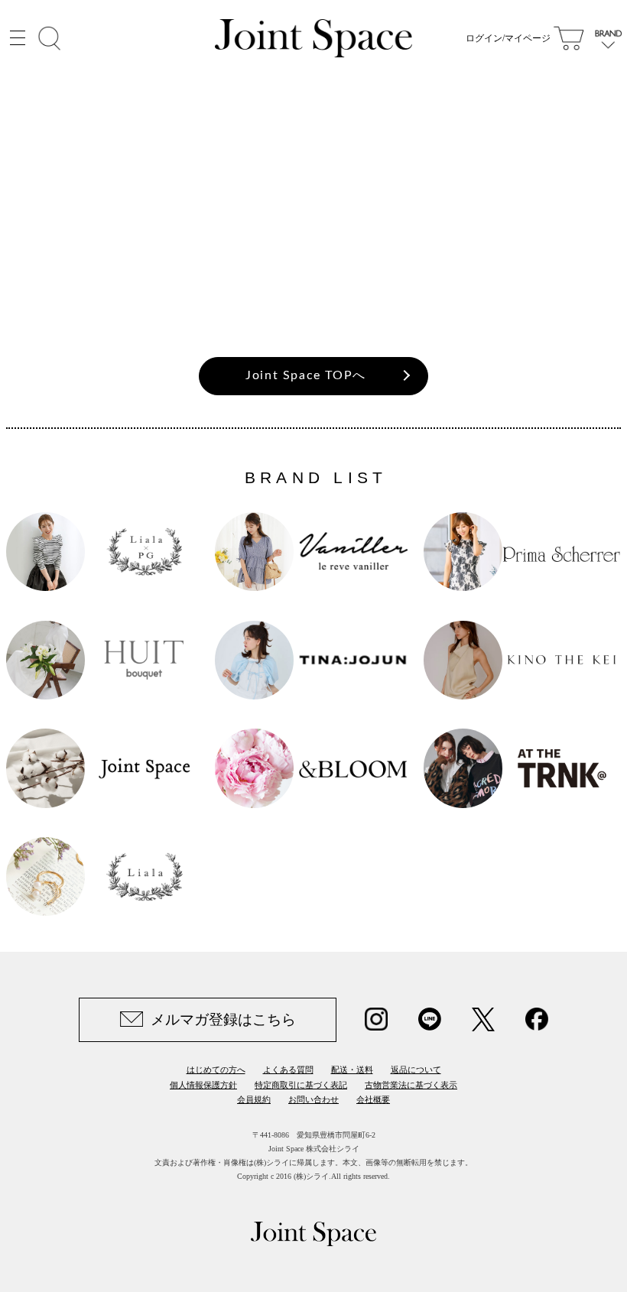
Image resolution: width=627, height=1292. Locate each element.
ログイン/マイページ (508, 38)
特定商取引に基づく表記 (301, 1084)
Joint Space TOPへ (305, 375)
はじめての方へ (216, 1069)
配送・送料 (352, 1069)
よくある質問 (288, 1069)
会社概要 (373, 1099)
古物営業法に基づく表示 (411, 1084)
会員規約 (254, 1099)
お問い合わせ (313, 1099)
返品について (416, 1069)
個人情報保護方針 (203, 1084)
